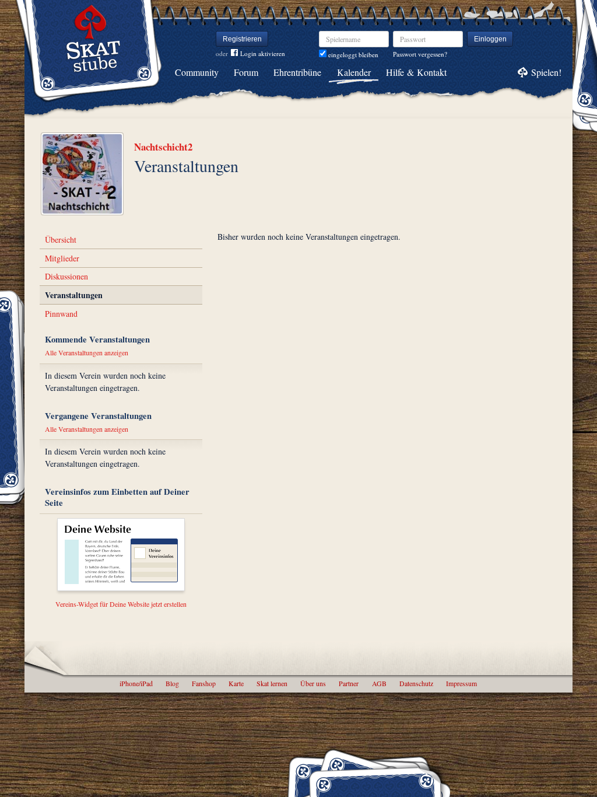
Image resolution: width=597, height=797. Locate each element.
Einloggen (490, 39)
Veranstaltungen (74, 295)
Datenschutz (416, 683)
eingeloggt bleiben (352, 54)
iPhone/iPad (136, 683)
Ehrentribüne (297, 72)
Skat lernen (272, 683)
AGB (379, 683)
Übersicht (60, 239)
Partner (349, 683)
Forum (246, 72)
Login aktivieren (262, 53)
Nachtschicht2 (163, 146)
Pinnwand (61, 313)
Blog (172, 683)
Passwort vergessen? (420, 54)
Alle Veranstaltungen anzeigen (86, 352)
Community (197, 72)
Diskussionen (66, 276)
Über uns (313, 683)
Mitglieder (62, 258)
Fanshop (204, 683)
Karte (236, 683)
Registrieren (242, 39)
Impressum (461, 683)
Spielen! (546, 72)
